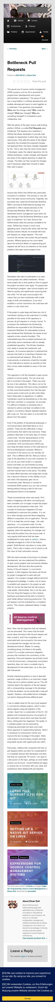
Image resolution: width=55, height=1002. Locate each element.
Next (45, 48)
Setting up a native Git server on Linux (26, 832)
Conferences (16, 26)
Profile (45, 32)
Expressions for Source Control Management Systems (25, 868)
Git (8, 888)
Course (34, 20)
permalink (32, 891)
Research (24, 857)
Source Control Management (33, 888)
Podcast (32, 26)
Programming (15, 888)
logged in (24, 956)
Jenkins (35, 539)
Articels (14, 857)
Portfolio (14, 32)
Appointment (30, 32)
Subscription (16, 784)
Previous (12, 48)
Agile (44, 886)
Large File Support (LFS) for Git (26, 794)
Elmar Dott (31, 75)
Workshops (15, 823)
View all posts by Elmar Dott (35, 938)
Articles (20, 20)
